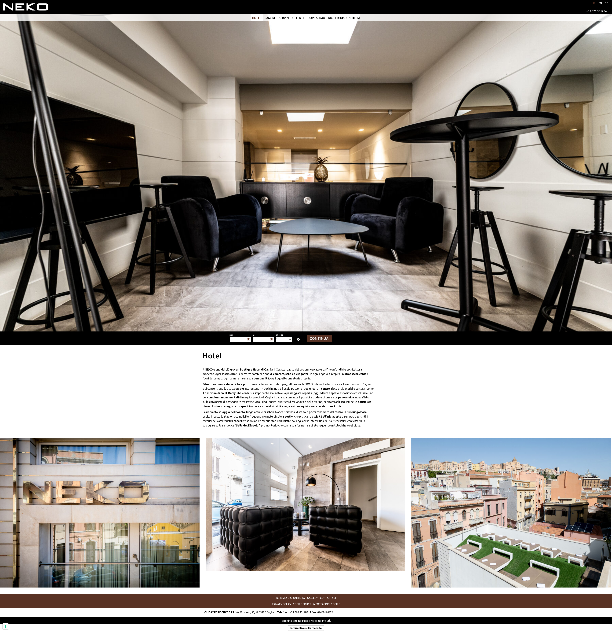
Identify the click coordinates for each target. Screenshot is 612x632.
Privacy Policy (281, 604)
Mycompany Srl (320, 620)
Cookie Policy (302, 604)
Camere (270, 17)
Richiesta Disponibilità (290, 597)
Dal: (231, 335)
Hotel (256, 17)
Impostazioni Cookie (326, 604)
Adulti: (279, 335)
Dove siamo (316, 17)
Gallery (312, 597)
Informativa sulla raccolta (306, 628)
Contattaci (328, 597)
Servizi (284, 17)
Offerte (298, 17)
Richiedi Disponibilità (344, 17)
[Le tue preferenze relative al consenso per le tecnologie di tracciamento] (6, 626)
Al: (254, 335)
